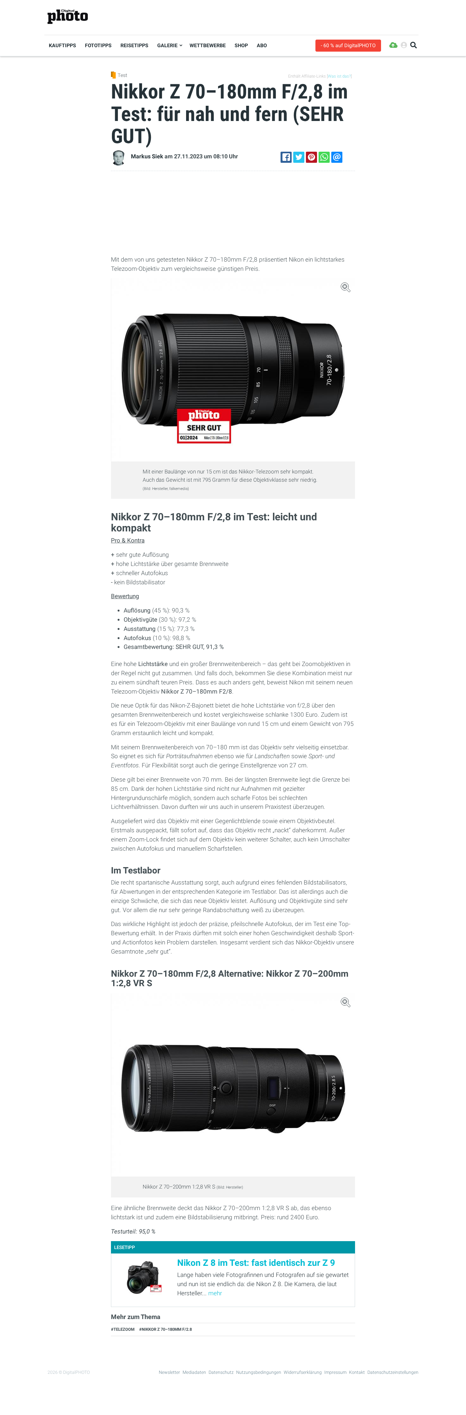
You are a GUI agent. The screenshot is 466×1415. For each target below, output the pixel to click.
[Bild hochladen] (393, 45)
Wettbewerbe (208, 45)
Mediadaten (194, 1372)
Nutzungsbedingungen (258, 1372)
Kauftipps (62, 45)
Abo (262, 45)
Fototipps (98, 45)
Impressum (335, 1372)
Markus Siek (147, 156)
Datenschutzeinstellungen (392, 1372)
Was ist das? (339, 76)
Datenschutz (221, 1372)
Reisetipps (134, 45)
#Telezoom (122, 1329)
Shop (241, 45)
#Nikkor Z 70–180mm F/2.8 (165, 1329)
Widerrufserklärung (303, 1372)
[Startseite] (68, 17)
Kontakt (357, 1372)
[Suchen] (413, 45)
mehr (215, 1293)
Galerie (167, 45)
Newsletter (169, 1372)
